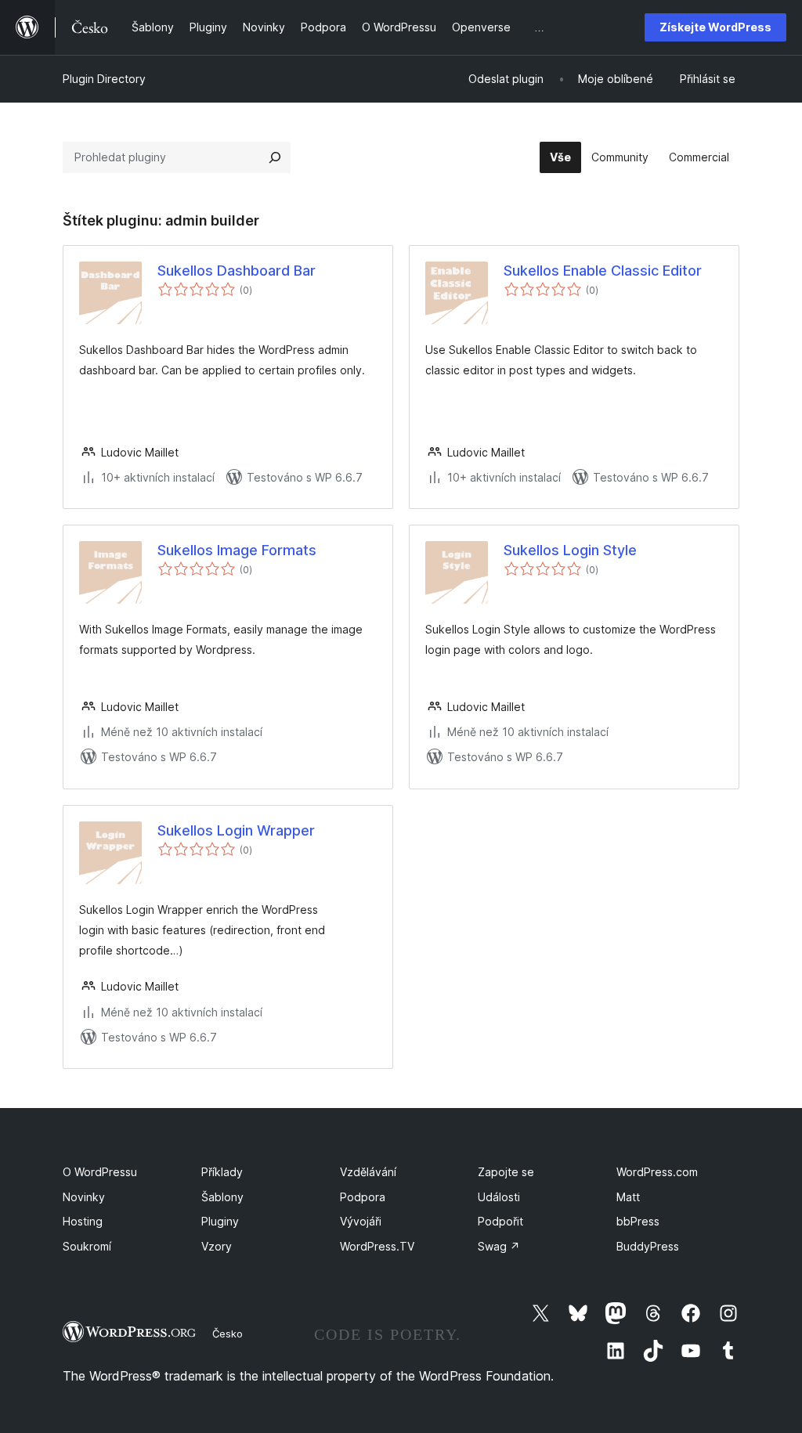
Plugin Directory (104, 78)
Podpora (362, 1197)
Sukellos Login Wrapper (236, 830)
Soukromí (87, 1246)
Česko (227, 1333)
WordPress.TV (377, 1246)
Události (499, 1197)
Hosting (83, 1221)
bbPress (637, 1221)
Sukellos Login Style (570, 550)
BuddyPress (647, 1246)
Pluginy (220, 1221)
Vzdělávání (368, 1172)
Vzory (216, 1246)
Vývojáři (360, 1221)
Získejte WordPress (715, 27)
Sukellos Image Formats (236, 550)
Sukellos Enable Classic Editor (603, 270)
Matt (628, 1197)
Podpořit (500, 1221)
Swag (499, 1246)
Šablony (222, 1197)
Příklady (222, 1172)
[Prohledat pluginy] (275, 157)
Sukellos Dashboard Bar (236, 270)
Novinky (84, 1197)
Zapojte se (506, 1172)
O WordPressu (100, 1172)
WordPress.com (657, 1172)
